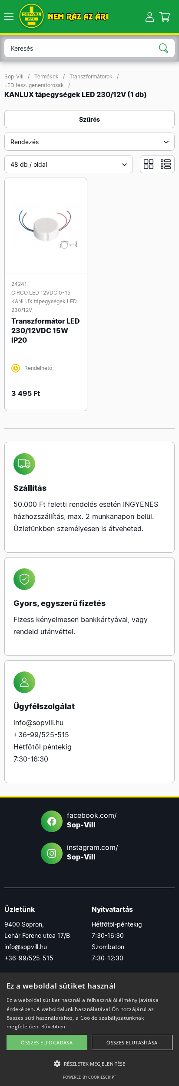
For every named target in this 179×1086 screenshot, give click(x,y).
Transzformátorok (91, 76)
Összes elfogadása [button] (47, 1042)
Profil (149, 16)
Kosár (164, 16)
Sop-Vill (13, 76)
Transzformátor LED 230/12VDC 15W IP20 (45, 330)
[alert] (89, 1029)
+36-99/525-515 (41, 734)
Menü (8, 16)
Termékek (46, 76)
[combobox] (89, 142)
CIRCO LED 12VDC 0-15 (40, 292)
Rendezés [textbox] (24, 142)
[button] (89, 1064)
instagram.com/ (92, 852)
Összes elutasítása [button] (131, 1042)
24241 (19, 284)
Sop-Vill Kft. (31, 16)
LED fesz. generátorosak (34, 85)
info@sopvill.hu (38, 722)
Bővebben (53, 1026)
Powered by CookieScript (89, 1077)
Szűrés (89, 119)
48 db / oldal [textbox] (28, 164)
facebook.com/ (92, 820)
